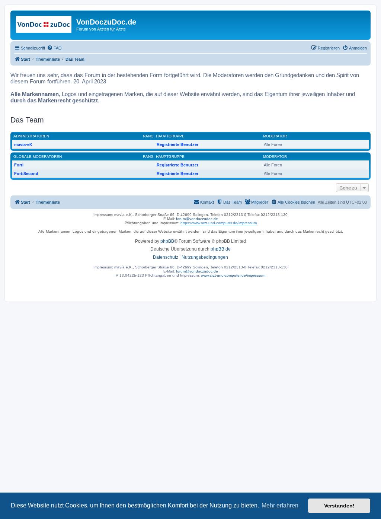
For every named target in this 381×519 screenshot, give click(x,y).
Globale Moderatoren (37, 157)
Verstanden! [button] (339, 506)
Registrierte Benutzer (177, 144)
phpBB (167, 241)
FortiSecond (26, 173)
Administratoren (31, 136)
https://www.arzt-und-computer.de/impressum (218, 223)
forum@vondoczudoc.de (197, 219)
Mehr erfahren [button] (280, 505)
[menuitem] (54, 48)
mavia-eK (23, 144)
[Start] (44, 24)
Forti (18, 165)
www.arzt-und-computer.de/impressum (233, 275)
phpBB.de (221, 249)
